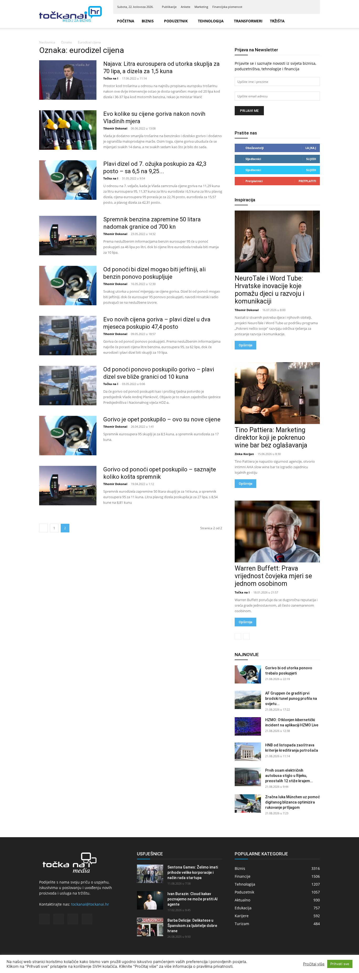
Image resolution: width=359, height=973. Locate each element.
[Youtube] (312, 7)
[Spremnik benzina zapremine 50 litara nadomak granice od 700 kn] (67, 235)
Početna (125, 20)
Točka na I (110, 78)
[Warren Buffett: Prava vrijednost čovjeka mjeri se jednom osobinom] (277, 531)
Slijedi (311, 159)
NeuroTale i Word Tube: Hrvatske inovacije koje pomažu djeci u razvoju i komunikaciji (269, 290)
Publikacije (169, 7)
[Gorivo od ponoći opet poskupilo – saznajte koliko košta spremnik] (67, 485)
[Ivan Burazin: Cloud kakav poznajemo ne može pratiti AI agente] (150, 900)
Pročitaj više (314, 964)
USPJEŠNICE (150, 853)
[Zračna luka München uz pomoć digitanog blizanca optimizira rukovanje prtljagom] (248, 803)
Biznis (148, 20)
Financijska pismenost (227, 7)
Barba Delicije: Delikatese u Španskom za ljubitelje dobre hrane (192, 925)
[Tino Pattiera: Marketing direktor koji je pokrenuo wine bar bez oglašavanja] (277, 393)
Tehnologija (211, 20)
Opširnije (245, 345)
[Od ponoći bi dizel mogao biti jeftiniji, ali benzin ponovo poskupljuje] (67, 285)
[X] (303, 7)
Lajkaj (310, 148)
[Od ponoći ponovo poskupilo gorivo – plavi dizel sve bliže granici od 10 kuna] (67, 385)
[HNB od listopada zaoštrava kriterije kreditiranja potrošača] (248, 751)
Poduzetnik (176, 20)
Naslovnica (47, 42)
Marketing (201, 7)
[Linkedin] (295, 7)
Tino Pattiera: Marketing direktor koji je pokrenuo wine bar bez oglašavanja (271, 437)
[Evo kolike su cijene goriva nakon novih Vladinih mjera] (67, 130)
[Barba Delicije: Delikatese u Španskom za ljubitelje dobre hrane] (150, 927)
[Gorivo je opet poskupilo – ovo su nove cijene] (67, 435)
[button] (313, 21)
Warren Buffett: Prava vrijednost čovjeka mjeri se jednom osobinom (273, 576)
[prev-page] (43, 528)
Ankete (185, 7)
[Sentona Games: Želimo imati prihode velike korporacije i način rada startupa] (150, 874)
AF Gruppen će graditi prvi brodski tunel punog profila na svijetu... (291, 698)
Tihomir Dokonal (115, 128)
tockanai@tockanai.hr (90, 904)
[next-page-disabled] (246, 636)
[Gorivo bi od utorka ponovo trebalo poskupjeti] (248, 674)
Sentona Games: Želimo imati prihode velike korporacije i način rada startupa (192, 872)
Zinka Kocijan (244, 454)
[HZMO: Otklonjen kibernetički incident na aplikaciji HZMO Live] (248, 726)
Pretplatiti (307, 181)
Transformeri (248, 20)
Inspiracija (245, 199)
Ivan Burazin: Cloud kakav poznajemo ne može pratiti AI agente (192, 899)
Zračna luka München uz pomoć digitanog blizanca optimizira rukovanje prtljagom (292, 802)
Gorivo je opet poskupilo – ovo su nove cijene (161, 419)
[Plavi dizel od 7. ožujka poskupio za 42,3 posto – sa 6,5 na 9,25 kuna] (67, 180)
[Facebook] (286, 7)
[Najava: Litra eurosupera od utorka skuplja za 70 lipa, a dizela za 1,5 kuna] (67, 80)
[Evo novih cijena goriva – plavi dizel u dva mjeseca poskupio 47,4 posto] (67, 335)
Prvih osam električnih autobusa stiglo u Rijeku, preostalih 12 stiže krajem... (289, 775)
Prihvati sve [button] (339, 964)
